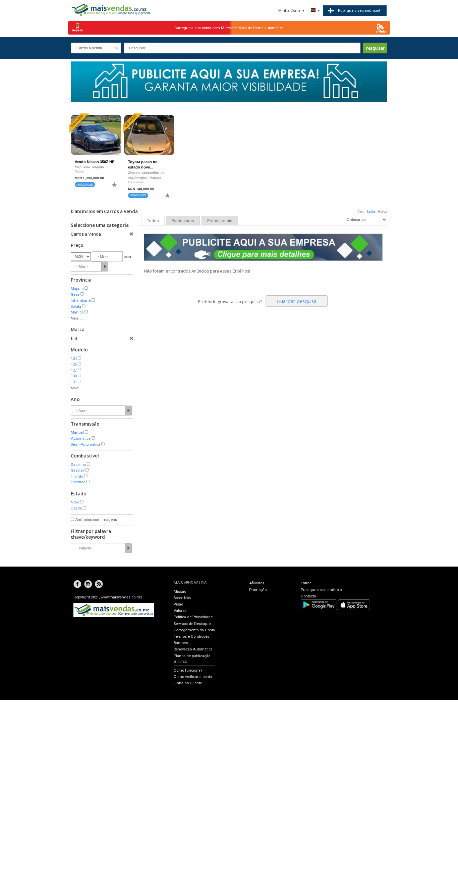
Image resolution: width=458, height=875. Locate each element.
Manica (77, 312)
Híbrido (77, 476)
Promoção (258, 590)
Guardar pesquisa (297, 301)
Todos (153, 220)
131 (74, 382)
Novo (75, 502)
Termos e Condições (191, 636)
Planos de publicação (192, 656)
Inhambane (81, 300)
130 (74, 376)
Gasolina (78, 465)
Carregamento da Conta (194, 630)
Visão (178, 604)
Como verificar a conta (193, 677)
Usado (76, 508)
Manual (77, 432)
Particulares (183, 220)
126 (74, 364)
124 (74, 358)
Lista (371, 211)
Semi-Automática (85, 444)
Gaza (75, 294)
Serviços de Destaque (192, 624)
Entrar (306, 583)
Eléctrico (78, 482)
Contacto (308, 596)
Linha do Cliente (188, 683)
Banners (181, 643)
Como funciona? (188, 670)
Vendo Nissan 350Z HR (95, 162)
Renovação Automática (193, 649)
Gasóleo (77, 470)
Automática (81, 438)
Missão (180, 591)
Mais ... (77, 318)
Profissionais (219, 220)
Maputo (77, 289)
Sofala (76, 306)
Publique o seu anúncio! (322, 590)
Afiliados (256, 583)
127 (74, 370)
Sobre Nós (182, 598)
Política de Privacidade (193, 617)
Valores (180, 611)
